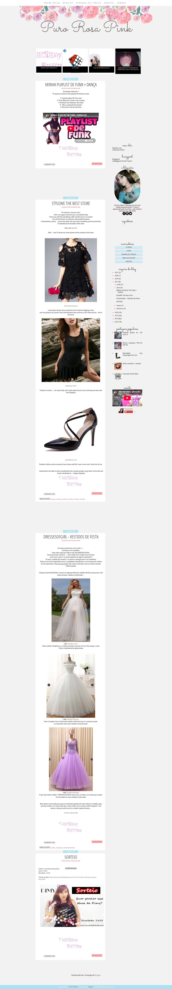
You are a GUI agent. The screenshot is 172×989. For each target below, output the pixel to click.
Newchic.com (117, 148)
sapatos (65, 499)
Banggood (116, 159)
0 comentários (97, 163)
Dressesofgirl (63, 564)
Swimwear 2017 (71, 386)
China (53, 848)
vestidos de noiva (69, 848)
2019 (117, 279)
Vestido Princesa (73, 719)
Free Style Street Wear (130, 374)
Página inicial (52, 3)
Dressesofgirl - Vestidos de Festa (70, 537)
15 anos (129, 247)
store (76, 499)
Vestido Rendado (73, 793)
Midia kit (68, 3)
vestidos (59, 848)
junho (119, 284)
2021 (117, 272)
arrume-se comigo (129, 254)
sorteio (129, 261)
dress (53, 499)
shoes (71, 499)
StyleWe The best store (71, 203)
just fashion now (71, 460)
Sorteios (109, 3)
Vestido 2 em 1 (73, 644)
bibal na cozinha (129, 258)
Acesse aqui (68, 813)
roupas (58, 499)
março (119, 305)
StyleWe (74, 228)
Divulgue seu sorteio (89, 3)
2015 (117, 316)
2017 (117, 282)
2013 (117, 322)
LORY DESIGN (73, 987)
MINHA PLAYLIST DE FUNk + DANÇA (71, 84)
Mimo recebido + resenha (132, 364)
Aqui (76, 813)
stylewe (82, 499)
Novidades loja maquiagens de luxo (132, 354)
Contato (121, 3)
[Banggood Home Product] (122, 161)
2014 (117, 319)
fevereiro (120, 309)
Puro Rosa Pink (86, 28)
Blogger (98, 975)
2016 (117, 312)
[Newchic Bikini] (118, 150)
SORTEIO (70, 857)
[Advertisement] (71, 184)
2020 (117, 276)
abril (119, 288)
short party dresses (71, 306)
